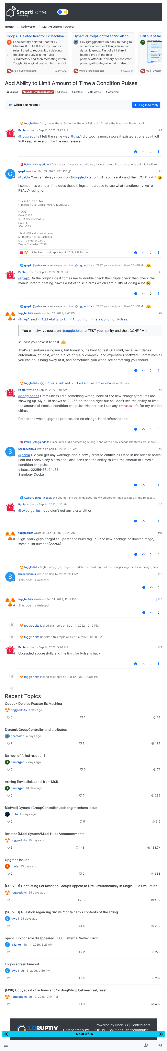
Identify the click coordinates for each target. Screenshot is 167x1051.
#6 (160, 272)
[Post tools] (158, 152)
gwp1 (21, 171)
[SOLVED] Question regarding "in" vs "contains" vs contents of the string (61, 912)
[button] (6, 1045)
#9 (160, 448)
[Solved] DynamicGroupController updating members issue (51, 808)
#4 (160, 130)
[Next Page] (159, 54)
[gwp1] (7, 892)
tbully (15, 866)
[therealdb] (7, 736)
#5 (160, 171)
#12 (160, 574)
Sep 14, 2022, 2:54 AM (63, 574)
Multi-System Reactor (24, 70)
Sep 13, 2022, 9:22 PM (53, 130)
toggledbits (31, 123)
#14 (160, 647)
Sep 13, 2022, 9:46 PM (60, 313)
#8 (160, 389)
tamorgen (17, 762)
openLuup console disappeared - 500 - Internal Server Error (51, 938)
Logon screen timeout (22, 964)
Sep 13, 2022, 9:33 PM (53, 272)
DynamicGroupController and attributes (104, 36)
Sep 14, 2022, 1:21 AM (63, 448)
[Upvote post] (143, 152)
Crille (14, 814)
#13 (160, 599)
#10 (160, 504)
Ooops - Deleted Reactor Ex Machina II (36, 36)
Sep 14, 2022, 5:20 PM (53, 647)
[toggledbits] (7, 840)
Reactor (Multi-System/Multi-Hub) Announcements (45, 834)
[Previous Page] (8, 54)
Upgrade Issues (17, 860)
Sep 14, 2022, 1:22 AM (53, 504)
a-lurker (16, 944)
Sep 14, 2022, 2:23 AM (61, 532)
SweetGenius (27, 448)
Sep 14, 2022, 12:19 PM (61, 599)
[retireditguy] (7, 710)
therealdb (17, 736)
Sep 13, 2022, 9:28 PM (52, 171)
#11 (160, 532)
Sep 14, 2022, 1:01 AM (53, 389)
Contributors (140, 1025)
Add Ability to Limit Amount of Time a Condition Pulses (84, 319)
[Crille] (7, 814)
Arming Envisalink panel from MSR (31, 782)
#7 (160, 313)
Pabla (22, 130)
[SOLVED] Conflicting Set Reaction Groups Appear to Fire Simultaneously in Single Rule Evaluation (81, 886)
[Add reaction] (135, 152)
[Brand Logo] (30, 12)
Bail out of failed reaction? (25, 756)
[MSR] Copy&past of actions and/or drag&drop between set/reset (56, 990)
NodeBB (121, 1025)
